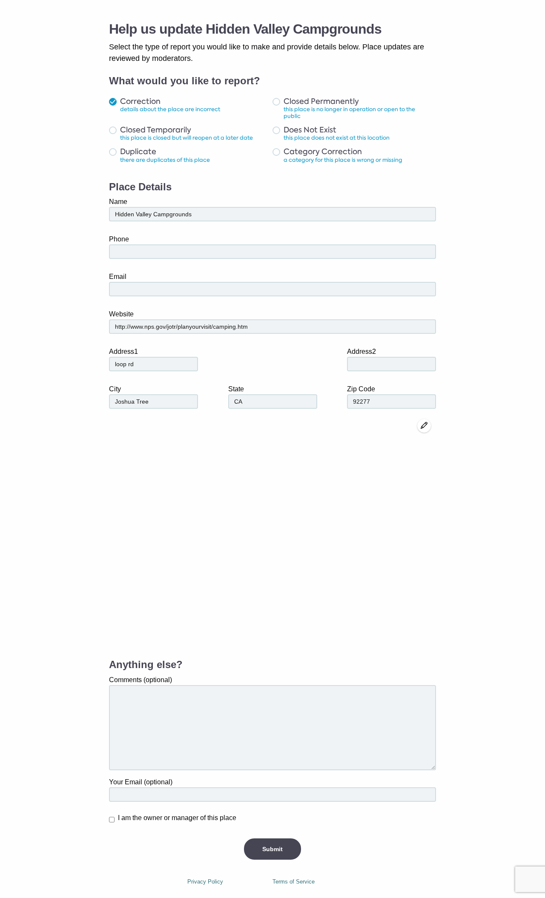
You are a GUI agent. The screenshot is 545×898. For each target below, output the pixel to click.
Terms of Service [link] (293, 881)
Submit (272, 849)
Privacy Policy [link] (205, 881)
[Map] (272, 534)
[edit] (424, 426)
